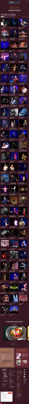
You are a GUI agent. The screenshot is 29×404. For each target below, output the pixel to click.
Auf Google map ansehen (6, 376)
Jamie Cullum (3, 161)
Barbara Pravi (21, 73)
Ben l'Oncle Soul (21, 95)
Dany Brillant (3, 84)
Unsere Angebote (11, 386)
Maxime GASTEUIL (3, 293)
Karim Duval (3, 51)
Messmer (11, 84)
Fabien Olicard (21, 293)
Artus (11, 315)
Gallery (25, 381)
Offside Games (11, 382)
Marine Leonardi (21, 62)
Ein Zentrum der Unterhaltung (19, 384)
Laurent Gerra (12, 249)
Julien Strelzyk (12, 95)
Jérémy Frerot (21, 118)
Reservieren (13, 344)
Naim (1, 282)
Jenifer (20, 194)
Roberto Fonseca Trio (4, 95)
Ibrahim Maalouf (3, 238)
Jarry (11, 260)
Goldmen (20, 304)
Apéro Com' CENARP (22, 39)
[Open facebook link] (24, 370)
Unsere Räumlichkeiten (19, 385)
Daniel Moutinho (3, 172)
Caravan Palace (3, 249)
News (24, 383)
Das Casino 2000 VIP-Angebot (19, 394)
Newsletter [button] (25, 378)
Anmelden (8, 364)
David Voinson (12, 150)
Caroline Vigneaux (13, 194)
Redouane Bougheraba (13, 106)
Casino (10, 377)
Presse (24, 380)
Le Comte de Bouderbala (23, 150)
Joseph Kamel (3, 260)
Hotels (10, 384)
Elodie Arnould (21, 238)
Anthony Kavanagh (22, 227)
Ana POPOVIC (3, 139)
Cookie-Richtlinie (3, 385)
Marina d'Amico (21, 139)
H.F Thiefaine (21, 282)
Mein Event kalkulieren (18, 387)
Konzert (10, 373)
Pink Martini (11, 161)
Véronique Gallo (3, 194)
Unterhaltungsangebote (12, 371)
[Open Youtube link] (24, 377)
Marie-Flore (21, 161)
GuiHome (2, 128)
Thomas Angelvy (21, 183)
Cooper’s (18, 378)
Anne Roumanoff (21, 216)
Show (10, 372)
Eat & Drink (19, 374)
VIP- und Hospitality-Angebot (19, 390)
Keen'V (11, 304)
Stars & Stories (11, 374)
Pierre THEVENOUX (3, 271)
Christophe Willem (22, 260)
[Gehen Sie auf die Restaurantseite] (17, 344)
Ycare (2, 62)
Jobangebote (25, 379)
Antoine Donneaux (12, 216)
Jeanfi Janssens (12, 62)
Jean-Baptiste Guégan (4, 118)
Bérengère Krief (12, 39)
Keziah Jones (3, 28)
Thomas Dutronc (21, 84)
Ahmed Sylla (3, 315)
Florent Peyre (3, 227)
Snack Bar (18, 377)
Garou (2, 73)
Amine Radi (20, 28)
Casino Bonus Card (11, 381)
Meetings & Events (19, 381)
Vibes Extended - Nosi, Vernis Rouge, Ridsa (4, 40)
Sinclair (11, 73)
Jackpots (10, 379)
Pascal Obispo (21, 205)
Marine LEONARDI (12, 271)
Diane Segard (12, 238)
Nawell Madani (12, 227)
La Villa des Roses (11, 387)
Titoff (11, 28)
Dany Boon (2, 205)
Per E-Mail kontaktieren (6, 381)
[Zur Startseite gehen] (11, 2)
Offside (18, 379)
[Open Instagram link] (24, 372)
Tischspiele (10, 380)
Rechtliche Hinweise (4, 384)
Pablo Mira (11, 205)
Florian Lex (11, 139)
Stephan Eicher (12, 293)
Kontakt (25, 382)
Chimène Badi (3, 150)
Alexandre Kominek (13, 183)
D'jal (1, 216)
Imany (11, 51)
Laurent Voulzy (21, 106)
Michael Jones (12, 118)
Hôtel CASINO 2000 (19, 371)
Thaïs (10, 172)
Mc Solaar (2, 183)
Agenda (10, 370)
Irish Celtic (20, 51)
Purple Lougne (19, 376)
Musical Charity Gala (13, 128)
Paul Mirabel (21, 128)
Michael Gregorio (21, 172)
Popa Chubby (3, 304)
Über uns (19, 398)
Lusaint (20, 249)
